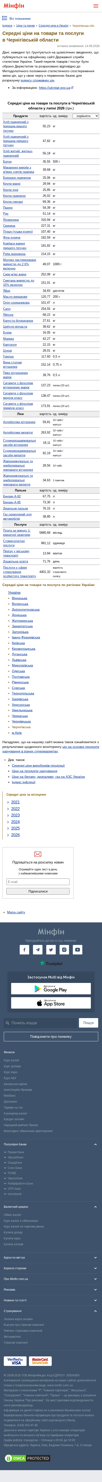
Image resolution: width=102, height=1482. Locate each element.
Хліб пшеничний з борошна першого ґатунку (15, 141)
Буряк (7, 332)
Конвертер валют (15, 1113)
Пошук (88, 1023)
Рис (6, 213)
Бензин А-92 (12, 496)
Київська (18, 643)
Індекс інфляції (23, 782)
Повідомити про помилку (51, 1036)
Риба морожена (14, 254)
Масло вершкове (15, 296)
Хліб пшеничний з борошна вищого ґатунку (15, 126)
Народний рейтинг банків (21, 1125)
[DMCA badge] (51, 1459)
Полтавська (21, 677)
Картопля (10, 344)
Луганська (19, 654)
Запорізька (20, 632)
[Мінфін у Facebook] (24, 949)
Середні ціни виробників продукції (38, 765)
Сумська (18, 688)
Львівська (19, 660)
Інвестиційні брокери (18, 1089)
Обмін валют (12, 1215)
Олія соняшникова (16, 302)
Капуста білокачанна (18, 320)
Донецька (19, 615)
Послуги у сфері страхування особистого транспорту (19, 572)
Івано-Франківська (26, 637)
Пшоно (8, 207)
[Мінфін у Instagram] (64, 949)
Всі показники (20, 18)
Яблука (8, 314)
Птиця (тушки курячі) (18, 231)
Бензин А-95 (12, 502)
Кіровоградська (23, 649)
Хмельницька (22, 710)
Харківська (20, 699)
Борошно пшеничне (17, 177)
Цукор (7, 350)
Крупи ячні (10, 190)
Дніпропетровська (26, 609)
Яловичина (11, 220)
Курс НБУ (10, 1078)
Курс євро (10, 1072)
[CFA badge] (64, 1361)
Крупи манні (11, 183)
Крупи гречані (13, 201)
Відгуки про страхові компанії (24, 1324)
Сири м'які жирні (14, 274)
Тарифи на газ (13, 1107)
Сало (6, 309)
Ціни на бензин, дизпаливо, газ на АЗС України (48, 777)
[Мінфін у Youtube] (77, 949)
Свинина (9, 225)
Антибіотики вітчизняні (19, 422)
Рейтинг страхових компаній (23, 1330)
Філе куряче (11, 237)
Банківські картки (15, 1084)
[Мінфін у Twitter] (51, 949)
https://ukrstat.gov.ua (54, 88)
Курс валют (11, 1060)
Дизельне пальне (15, 508)
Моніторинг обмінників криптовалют (28, 1131)
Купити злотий (13, 1244)
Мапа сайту (16, 912)
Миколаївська (22, 665)
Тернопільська (23, 693)
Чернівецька (21, 721)
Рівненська (20, 682)
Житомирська (22, 621)
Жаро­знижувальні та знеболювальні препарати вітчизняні (18, 465)
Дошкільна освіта (15, 561)
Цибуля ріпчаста (15, 326)
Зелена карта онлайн (18, 1319)
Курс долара (12, 1066)
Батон (7, 161)
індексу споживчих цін (37, 80)
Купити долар (13, 1232)
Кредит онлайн (14, 1119)
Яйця (6, 291)
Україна (14, 592)
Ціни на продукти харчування (34, 771)
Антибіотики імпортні (18, 432)
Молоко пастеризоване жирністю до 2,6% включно (19, 264)
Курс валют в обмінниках (21, 1220)
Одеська (18, 671)
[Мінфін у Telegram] (37, 949)
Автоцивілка (12, 1336)
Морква (8, 338)
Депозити (10, 1101)
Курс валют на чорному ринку (24, 1226)
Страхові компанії (16, 1342)
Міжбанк (9, 1095)
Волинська (20, 604)
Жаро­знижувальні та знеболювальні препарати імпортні (18, 480)
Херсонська (21, 705)
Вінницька (19, 598)
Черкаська (20, 716)
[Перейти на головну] (14, 6)
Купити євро (12, 1238)
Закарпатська (22, 626)
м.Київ (17, 733)
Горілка (8, 356)
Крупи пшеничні (14, 196)
